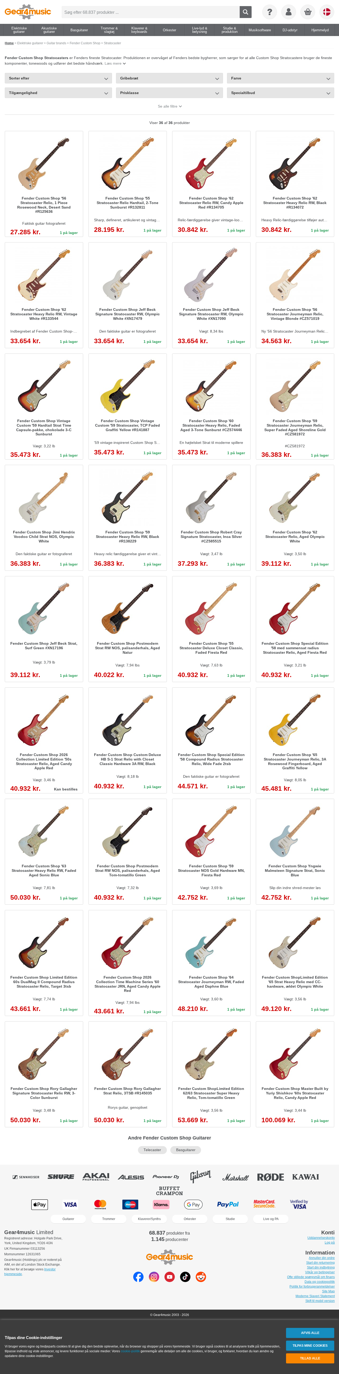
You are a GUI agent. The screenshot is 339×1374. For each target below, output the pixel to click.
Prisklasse (129, 93)
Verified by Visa (299, 1204)
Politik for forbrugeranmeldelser (312, 1286)
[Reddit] (201, 1280)
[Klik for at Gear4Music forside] (28, 12)
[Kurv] (308, 12)
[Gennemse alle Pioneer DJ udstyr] (169, 1177)
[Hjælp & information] (269, 12)
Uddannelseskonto (321, 1238)
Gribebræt (129, 78)
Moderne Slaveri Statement (315, 1296)
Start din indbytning (321, 1267)
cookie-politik (130, 1351)
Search (246, 12)
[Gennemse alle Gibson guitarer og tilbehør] (204, 1177)
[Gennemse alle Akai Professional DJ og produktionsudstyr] (99, 1177)
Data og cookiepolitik (320, 1282)
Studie (230, 1219)
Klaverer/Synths (149, 1219)
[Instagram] (154, 1280)
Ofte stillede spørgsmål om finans (311, 1277)
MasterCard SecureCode (264, 1204)
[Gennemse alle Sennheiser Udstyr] (29, 1177)
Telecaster (152, 1150)
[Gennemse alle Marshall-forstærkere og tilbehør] (239, 1177)
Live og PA (271, 1219)
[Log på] (289, 12)
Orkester (190, 1219)
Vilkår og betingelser (320, 1272)
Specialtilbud (243, 93)
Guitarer (68, 1219)
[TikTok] (185, 1280)
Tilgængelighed (23, 93)
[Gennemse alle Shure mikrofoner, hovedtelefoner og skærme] (64, 1177)
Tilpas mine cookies (310, 1346)
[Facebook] (138, 1280)
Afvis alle (310, 1333)
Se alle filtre (167, 106)
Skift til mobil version (320, 1301)
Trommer (108, 1219)
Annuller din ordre (322, 1258)
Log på (330, 1242)
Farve (236, 78)
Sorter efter (19, 78)
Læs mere (113, 63)
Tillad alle (310, 1358)
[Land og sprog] (327, 12)
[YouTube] (169, 1280)
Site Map (328, 1291)
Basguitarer (185, 1150)
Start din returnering (320, 1263)
